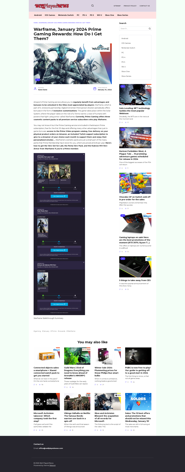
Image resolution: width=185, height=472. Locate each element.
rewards (62, 331)
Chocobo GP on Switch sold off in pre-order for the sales (134, 198)
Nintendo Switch (66, 15)
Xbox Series (122, 15)
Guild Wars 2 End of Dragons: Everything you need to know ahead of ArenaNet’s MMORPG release (76, 373)
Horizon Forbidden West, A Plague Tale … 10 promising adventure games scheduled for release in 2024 (133, 155)
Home (36, 22)
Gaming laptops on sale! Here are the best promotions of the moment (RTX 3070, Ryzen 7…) (134, 240)
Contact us (145, 6)
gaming (38, 331)
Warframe (71, 331)
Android (38, 15)
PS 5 (92, 15)
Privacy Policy (130, 6)
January (46, 331)
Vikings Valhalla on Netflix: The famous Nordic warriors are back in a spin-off (77, 417)
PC (78, 15)
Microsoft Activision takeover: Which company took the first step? (45, 417)
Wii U (99, 15)
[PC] (135, 104)
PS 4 (85, 15)
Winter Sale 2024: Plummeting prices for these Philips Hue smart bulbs (106, 372)
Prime (54, 331)
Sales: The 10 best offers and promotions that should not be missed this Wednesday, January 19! (138, 417)
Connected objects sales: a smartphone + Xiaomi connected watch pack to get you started (46, 372)
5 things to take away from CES (135, 280)
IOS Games (50, 15)
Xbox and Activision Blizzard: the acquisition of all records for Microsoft (107, 417)
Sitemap (117, 6)
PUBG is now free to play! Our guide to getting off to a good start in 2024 (138, 370)
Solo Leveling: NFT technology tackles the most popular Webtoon (134, 110)
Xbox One (109, 15)
